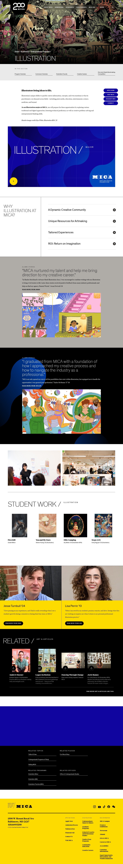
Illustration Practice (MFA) (36, 784)
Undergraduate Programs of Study (38, 759)
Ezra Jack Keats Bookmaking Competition (106, 73)
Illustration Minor (33, 774)
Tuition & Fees (32, 754)
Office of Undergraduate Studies (69, 774)
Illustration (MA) (33, 779)
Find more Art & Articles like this (100, 691)
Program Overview (20, 74)
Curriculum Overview (41, 74)
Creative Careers (82, 74)
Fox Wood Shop (64, 754)
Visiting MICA (32, 764)
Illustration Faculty (61, 74)
